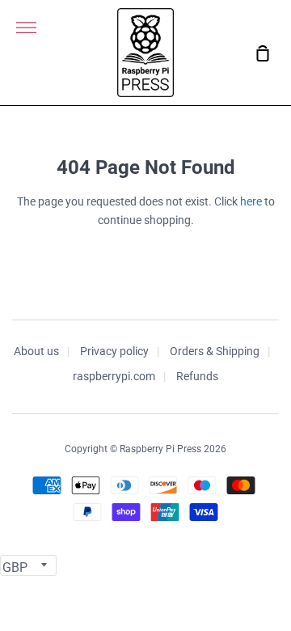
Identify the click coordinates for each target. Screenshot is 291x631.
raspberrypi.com (114, 376)
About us (36, 351)
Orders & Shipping (214, 351)
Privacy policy (114, 351)
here (251, 201)
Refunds (197, 376)
